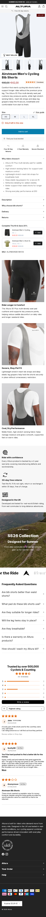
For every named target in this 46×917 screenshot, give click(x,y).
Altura (10, 909)
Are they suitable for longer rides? (20, 612)
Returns (5, 217)
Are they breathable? (13, 628)
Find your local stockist (15, 139)
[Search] (7, 6)
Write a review (23, 702)
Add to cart (23, 131)
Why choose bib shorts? (12, 205)
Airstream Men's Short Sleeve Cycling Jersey (22, 241)
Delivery (5, 211)
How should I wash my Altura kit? (20, 648)
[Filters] (4, 709)
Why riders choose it (10, 159)
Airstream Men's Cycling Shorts (22, 230)
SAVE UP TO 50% (31, 2)
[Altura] (23, 6)
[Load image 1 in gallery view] (23, 35)
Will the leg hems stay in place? (19, 620)
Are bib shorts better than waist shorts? (19, 594)
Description (7, 200)
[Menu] (2, 6)
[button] (23, 681)
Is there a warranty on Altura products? (17, 638)
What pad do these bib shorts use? (21, 604)
